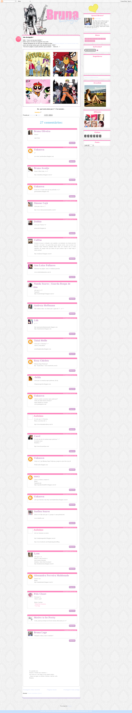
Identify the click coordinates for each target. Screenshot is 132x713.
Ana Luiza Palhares (44, 265)
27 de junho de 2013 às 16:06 (69, 184)
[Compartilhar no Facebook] (50, 115)
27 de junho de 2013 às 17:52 (69, 237)
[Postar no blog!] (47, 115)
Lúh (36, 320)
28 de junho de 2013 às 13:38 (69, 455)
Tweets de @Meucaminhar (91, 77)
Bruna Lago (40, 632)
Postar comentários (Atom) (35, 693)
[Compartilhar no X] (48, 115)
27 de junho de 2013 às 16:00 (69, 169)
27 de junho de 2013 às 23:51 (69, 375)
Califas (38, 240)
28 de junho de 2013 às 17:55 (69, 551)
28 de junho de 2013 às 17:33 (69, 527)
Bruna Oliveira (42, 131)
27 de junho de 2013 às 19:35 (69, 318)
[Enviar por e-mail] (45, 115)
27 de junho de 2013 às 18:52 (69, 306)
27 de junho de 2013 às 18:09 (69, 266)
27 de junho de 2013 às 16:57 (69, 200)
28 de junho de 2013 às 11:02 (69, 413)
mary (37, 476)
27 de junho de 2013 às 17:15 (69, 219)
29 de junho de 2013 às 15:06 (69, 618)
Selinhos (98, 38)
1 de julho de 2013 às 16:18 (70, 630)
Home (87, 38)
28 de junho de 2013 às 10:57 (69, 393)
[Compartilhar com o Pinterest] (52, 115)
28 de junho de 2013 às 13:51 (69, 474)
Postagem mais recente (31, 690)
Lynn (37, 553)
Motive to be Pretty (44, 617)
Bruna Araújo (41, 168)
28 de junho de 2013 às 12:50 (69, 433)
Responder (72, 142)
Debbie (38, 221)
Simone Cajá (41, 203)
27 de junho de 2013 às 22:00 (69, 361)
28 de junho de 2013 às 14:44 (69, 512)
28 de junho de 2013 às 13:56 (69, 494)
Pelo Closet (40, 594)
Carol (37, 436)
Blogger (70, 706)
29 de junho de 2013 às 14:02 (69, 591)
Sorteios (103, 38)
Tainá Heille (40, 340)
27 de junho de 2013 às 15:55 (69, 147)
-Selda (37, 377)
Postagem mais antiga (71, 690)
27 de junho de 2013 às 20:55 (69, 338)
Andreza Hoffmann (44, 305)
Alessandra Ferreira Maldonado (51, 575)
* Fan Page (37, 606)
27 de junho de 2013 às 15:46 (69, 132)
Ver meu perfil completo (90, 29)
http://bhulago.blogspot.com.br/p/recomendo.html (65, 43)
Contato (92, 38)
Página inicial (51, 690)
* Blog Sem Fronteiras (40, 604)
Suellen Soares (42, 511)
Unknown (39, 149)
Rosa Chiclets (41, 360)
